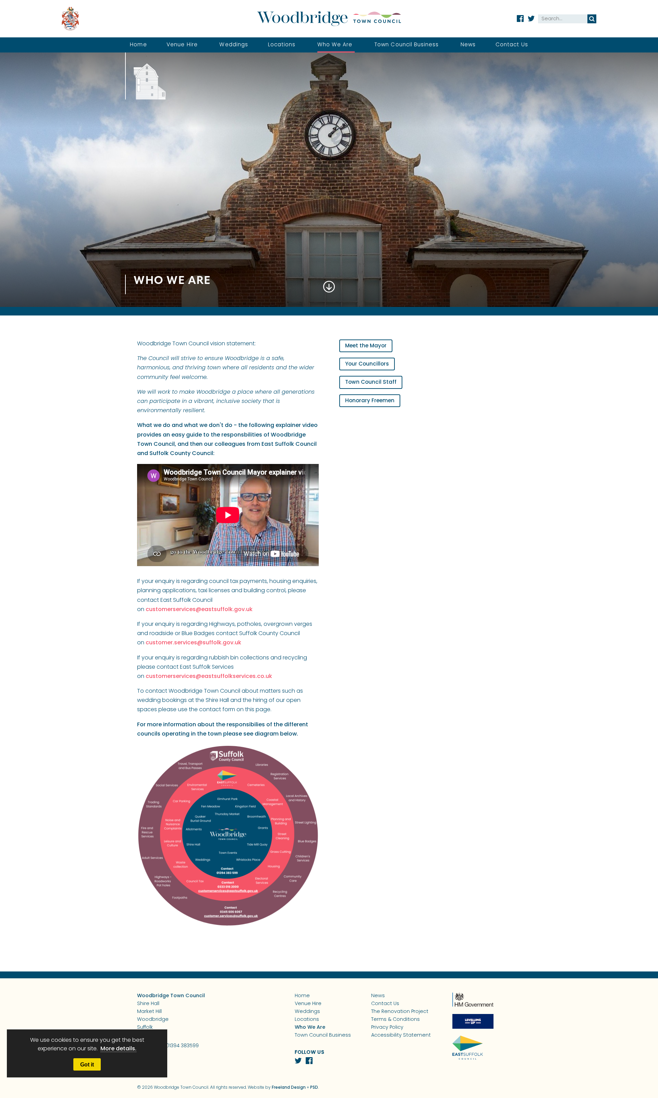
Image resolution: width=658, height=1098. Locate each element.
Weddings (233, 45)
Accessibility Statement (401, 1035)
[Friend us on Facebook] (309, 1060)
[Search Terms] (562, 18)
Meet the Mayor (366, 346)
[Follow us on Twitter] (531, 18)
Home (138, 45)
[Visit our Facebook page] (520, 18)
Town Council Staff (371, 382)
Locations (282, 45)
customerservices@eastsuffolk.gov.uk (199, 609)
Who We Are (335, 45)
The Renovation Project (399, 1011)
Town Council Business (406, 45)
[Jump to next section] (329, 292)
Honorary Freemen (369, 401)
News (468, 45)
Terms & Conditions (395, 1019)
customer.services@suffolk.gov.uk (193, 643)
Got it (87, 1064)
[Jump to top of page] (625, 1074)
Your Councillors (367, 364)
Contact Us (512, 45)
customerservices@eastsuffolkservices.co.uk (209, 676)
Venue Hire (182, 45)
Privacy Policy (387, 1027)
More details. (118, 1049)
